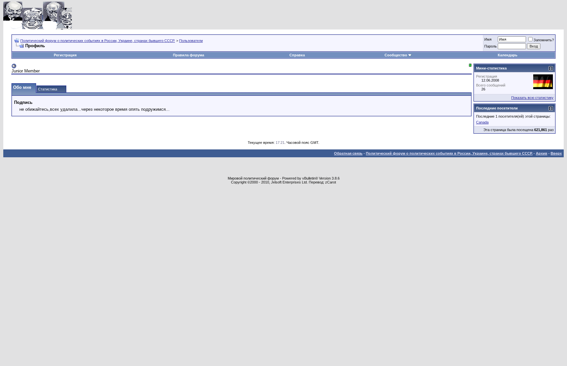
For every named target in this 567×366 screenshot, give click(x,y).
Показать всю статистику (532, 98)
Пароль (490, 46)
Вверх (556, 153)
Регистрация (65, 55)
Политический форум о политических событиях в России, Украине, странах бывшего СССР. (97, 41)
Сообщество (396, 55)
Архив (541, 153)
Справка (297, 55)
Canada (482, 122)
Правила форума (188, 55)
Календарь (507, 55)
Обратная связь (348, 153)
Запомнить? (544, 40)
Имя (488, 39)
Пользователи (191, 41)
